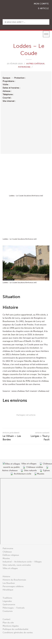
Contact (6, 619)
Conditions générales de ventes (18, 632)
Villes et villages (10, 568)
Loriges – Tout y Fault (40, 436)
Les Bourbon (9, 583)
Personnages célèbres (13, 586)
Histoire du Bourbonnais (14, 580)
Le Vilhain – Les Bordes (12, 436)
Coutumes (8, 611)
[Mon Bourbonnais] (17, 8)
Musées (6, 558)
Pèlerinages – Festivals (14, 608)
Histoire (6, 576)
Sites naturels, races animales (17, 565)
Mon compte (41, 3)
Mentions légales (11, 626)
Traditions (7, 598)
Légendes (7, 601)
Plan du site (8, 622)
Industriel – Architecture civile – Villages (22, 561)
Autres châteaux (35, 64)
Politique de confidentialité (15, 629)
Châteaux (7, 551)
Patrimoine (24, 67)
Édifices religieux (11, 555)
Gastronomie (9, 604)
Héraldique (8, 589)
